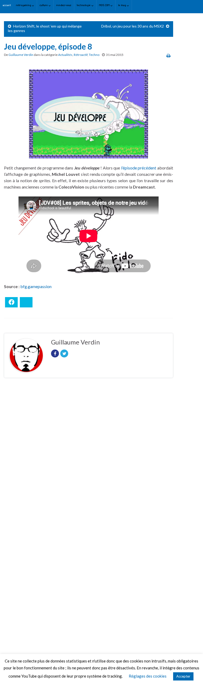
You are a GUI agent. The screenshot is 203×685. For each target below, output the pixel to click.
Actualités (65, 55)
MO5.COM (104, 5)
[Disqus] (88, 454)
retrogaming (24, 5)
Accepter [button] (183, 676)
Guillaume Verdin (20, 55)
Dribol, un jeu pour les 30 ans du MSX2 (132, 26)
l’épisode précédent (138, 167)
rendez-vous (63, 5)
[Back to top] (191, 673)
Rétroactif (80, 55)
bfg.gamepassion (36, 286)
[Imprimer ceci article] (168, 55)
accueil (7, 5)
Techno (94, 55)
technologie (84, 5)
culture (44, 5)
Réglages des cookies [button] (148, 676)
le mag (122, 5)
